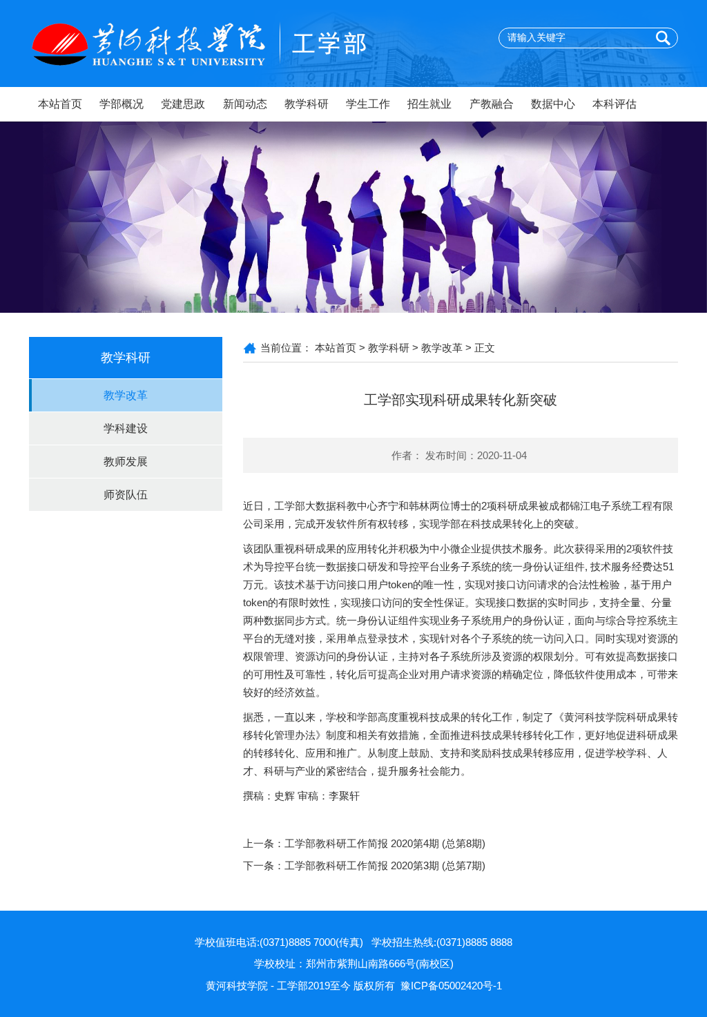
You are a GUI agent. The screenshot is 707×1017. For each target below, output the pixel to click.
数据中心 (553, 104)
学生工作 (368, 104)
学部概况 (121, 104)
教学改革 (126, 395)
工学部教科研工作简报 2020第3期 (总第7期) (384, 865)
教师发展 (126, 461)
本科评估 (614, 104)
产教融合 (491, 104)
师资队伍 (126, 495)
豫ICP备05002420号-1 (451, 985)
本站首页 (60, 104)
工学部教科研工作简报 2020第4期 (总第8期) (384, 843)
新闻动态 (245, 104)
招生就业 (429, 104)
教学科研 (306, 104)
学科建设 (126, 428)
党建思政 (183, 104)
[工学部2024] (222, 42)
